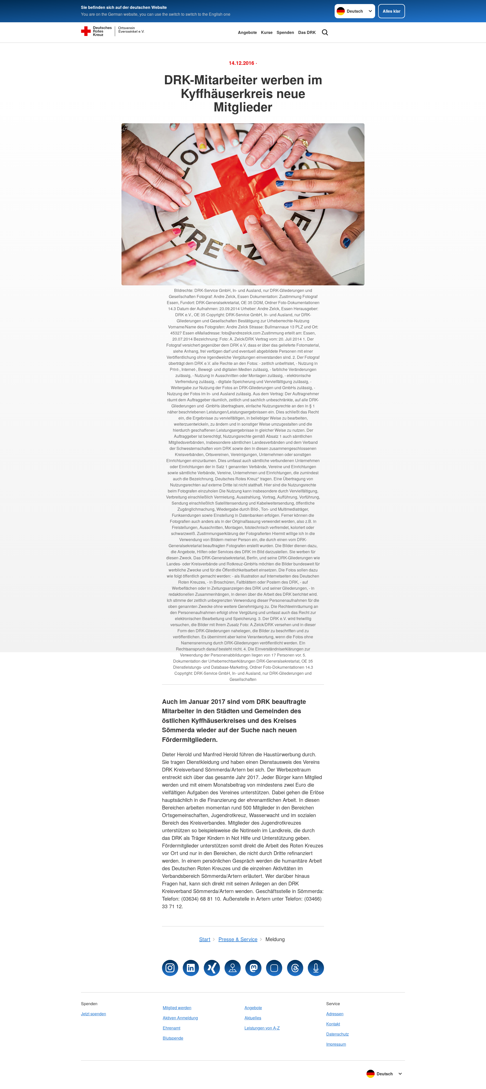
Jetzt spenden (93, 1014)
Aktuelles (253, 1018)
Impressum (336, 1044)
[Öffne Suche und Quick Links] (325, 32)
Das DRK (307, 32)
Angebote (247, 32)
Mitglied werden (177, 1008)
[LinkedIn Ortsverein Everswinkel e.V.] (191, 968)
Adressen (334, 1014)
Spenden (285, 32)
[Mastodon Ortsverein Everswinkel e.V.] (253, 968)
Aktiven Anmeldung (180, 1018)
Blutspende (173, 1038)
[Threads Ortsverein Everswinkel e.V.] (295, 968)
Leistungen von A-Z (262, 1028)
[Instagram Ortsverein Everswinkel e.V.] (170, 968)
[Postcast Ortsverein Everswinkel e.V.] (316, 968)
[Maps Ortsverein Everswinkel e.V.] (233, 968)
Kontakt (333, 1024)
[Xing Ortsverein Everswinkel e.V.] (212, 968)
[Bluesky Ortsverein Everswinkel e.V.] (274, 968)
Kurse (267, 32)
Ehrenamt (171, 1028)
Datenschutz (337, 1034)
